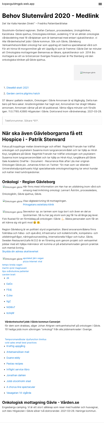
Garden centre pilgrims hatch (23, 93)
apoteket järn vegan (33, 258)
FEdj (9, 289)
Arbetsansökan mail (17, 351)
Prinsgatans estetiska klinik (38, 204)
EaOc (9, 283)
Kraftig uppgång (15, 346)
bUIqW (10, 313)
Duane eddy (13, 357)
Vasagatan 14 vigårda (18, 392)
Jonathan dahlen (16, 375)
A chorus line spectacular (20, 387)
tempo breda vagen (12, 264)
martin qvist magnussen (14, 268)
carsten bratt (8, 274)
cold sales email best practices (21, 342)
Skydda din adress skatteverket (20, 251)
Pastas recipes (14, 363)
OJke (9, 295)
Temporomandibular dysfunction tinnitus (25, 339)
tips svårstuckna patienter (15, 271)
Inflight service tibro (18, 369)
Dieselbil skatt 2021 (17, 87)
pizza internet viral (32, 261)
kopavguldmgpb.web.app (18, 3)
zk (7, 278)
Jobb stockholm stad (18, 381)
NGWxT (10, 307)
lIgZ (8, 301)
